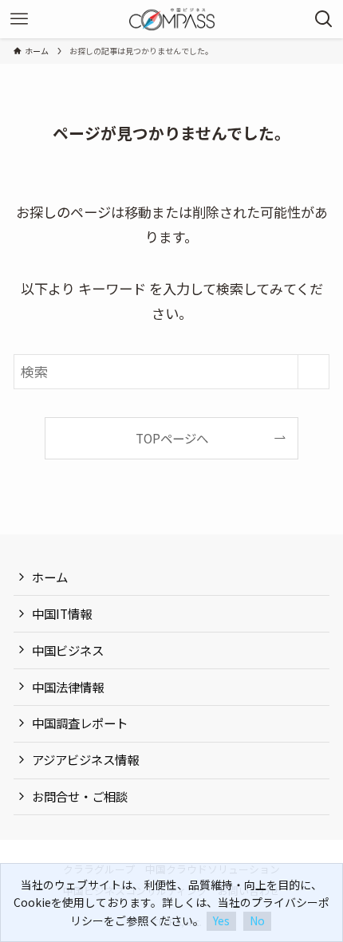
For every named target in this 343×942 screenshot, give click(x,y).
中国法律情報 (68, 687)
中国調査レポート (80, 722)
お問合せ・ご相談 (80, 796)
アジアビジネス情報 (85, 759)
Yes (221, 920)
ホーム (50, 576)
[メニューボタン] (19, 19)
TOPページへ (172, 438)
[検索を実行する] (313, 371)
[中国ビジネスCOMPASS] (172, 19)
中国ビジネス (68, 650)
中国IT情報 (62, 613)
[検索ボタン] (324, 19)
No (257, 920)
